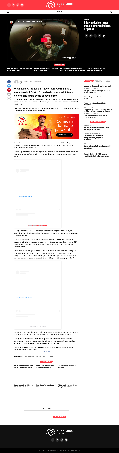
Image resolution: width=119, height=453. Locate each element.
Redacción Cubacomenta (28, 83)
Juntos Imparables (20, 235)
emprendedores (29, 356)
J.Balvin (45, 356)
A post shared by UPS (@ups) (38, 326)
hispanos (38, 356)
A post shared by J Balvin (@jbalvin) (37, 225)
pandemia (52, 356)
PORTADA (59, 12)
